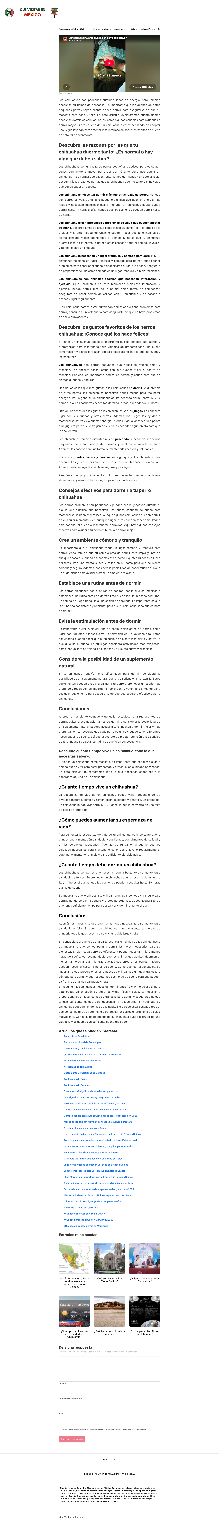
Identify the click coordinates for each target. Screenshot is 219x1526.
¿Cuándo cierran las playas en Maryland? (86, 1226)
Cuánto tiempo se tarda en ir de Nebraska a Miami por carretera (98, 1183)
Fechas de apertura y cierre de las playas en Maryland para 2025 (99, 1189)
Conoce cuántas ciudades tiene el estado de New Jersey (95, 1109)
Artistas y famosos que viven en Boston (85, 1128)
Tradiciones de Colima (76, 1079)
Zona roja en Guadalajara (77, 1036)
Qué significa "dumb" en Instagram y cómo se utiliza (92, 1097)
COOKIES (88, 1474)
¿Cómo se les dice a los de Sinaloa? (83, 1060)
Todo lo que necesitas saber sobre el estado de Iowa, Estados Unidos (101, 1140)
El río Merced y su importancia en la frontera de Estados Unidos (98, 1177)
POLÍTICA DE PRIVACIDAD (107, 1474)
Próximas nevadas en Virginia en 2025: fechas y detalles (94, 1103)
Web (61, 1413)
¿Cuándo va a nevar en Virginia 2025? (84, 1213)
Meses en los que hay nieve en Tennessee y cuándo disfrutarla (98, 1121)
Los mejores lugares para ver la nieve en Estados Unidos (94, 1170)
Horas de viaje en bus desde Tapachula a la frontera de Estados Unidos (102, 1134)
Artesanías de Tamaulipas (78, 1066)
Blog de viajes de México (99, 1488)
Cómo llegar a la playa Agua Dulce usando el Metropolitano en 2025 (100, 1115)
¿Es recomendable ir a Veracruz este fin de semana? (92, 1054)
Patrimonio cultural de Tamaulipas (82, 1042)
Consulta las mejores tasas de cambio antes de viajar (86, 1491)
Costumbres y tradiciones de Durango (84, 1073)
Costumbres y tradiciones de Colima (84, 1048)
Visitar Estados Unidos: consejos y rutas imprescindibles (104, 1493)
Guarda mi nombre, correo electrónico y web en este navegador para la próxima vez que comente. (104, 1429)
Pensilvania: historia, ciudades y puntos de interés (91, 1152)
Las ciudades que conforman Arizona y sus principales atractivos (99, 1146)
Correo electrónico (70, 1399)
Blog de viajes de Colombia (73, 1488)
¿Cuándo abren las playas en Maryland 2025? (88, 1219)
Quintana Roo (120, 29)
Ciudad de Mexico (102, 29)
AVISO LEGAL (109, 1460)
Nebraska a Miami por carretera (81, 1207)
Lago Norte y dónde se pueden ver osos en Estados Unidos (96, 1164)
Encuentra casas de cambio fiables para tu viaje (100, 1496)
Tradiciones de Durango (77, 1085)
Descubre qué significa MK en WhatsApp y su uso (91, 1091)
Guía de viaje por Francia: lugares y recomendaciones (86, 1499)
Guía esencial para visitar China (140, 1496)
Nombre (63, 1384)
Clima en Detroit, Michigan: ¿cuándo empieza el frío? (92, 1201)
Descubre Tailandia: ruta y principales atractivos (94, 1501)
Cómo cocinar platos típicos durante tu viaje (134, 1488)
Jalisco (134, 29)
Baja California (148, 29)
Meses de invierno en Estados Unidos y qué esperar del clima (97, 1195)
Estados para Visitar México (72, 29)
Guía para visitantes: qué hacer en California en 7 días (93, 1158)
